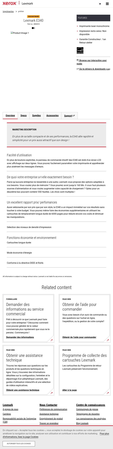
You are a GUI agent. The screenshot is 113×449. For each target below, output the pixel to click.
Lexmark (8, 405)
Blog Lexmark (82, 423)
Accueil (35, 3)
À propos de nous (10, 409)
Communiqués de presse (87, 409)
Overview (10, 115)
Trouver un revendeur (49, 423)
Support (68, 115)
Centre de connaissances (90, 405)
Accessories (52, 115)
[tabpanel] (56, 195)
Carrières (7, 414)
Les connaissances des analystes (91, 418)
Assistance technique (49, 414)
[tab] (10, 115)
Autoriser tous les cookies (19, 444)
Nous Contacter (48, 405)
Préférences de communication (53, 409)
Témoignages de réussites (87, 414)
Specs (24, 115)
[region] (56, 437)
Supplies (36, 115)
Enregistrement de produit (51, 418)
